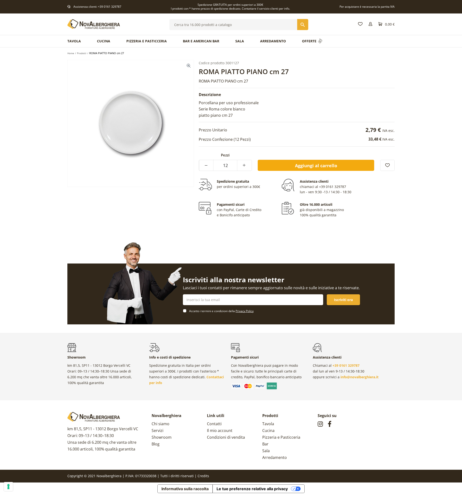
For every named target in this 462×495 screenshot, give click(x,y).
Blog (156, 444)
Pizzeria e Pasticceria (281, 437)
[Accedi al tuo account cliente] (370, 24)
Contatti (214, 423)
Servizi (157, 430)
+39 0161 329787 (109, 7)
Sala (266, 450)
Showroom (162, 437)
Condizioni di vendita (226, 437)
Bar (265, 444)
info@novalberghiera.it (359, 377)
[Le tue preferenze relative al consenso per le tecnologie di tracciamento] (8, 486)
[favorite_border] (387, 165)
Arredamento (274, 457)
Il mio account (219, 430)
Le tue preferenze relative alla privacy (252, 488)
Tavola (268, 423)
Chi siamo (160, 423)
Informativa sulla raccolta (185, 488)
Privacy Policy (245, 311)
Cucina (268, 430)
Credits (203, 476)
